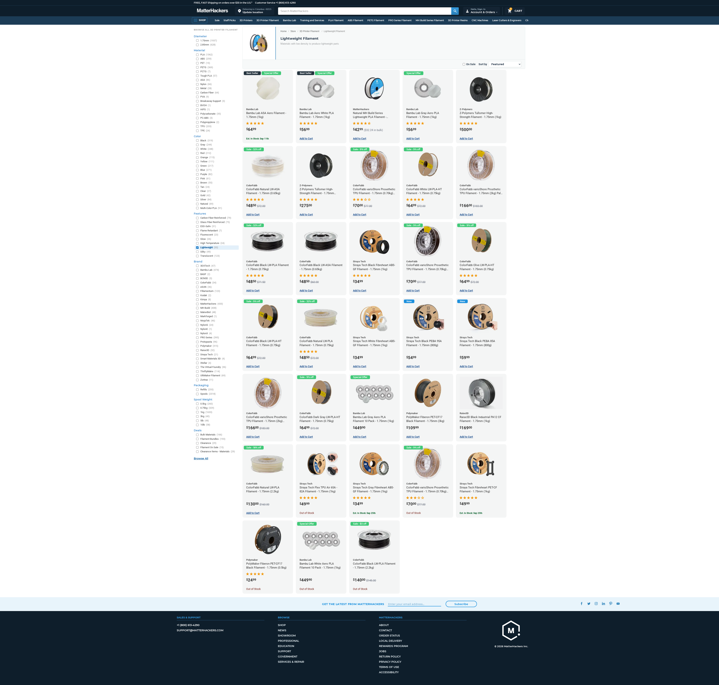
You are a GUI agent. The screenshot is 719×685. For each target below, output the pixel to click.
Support (284, 651)
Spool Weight (203, 399)
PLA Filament (336, 20)
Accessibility (389, 672)
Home (283, 31)
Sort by (483, 64)
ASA (205, 79)
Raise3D (207, 350)
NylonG (206, 324)
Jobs (382, 651)
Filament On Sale (212, 447)
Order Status (389, 635)
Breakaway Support (212, 101)
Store (293, 31)
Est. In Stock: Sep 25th (364, 513)
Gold (205, 195)
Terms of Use (389, 667)
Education (286, 646)
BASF (205, 274)
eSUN (206, 286)
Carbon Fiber (209, 92)
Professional (288, 641)
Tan (205, 187)
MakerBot (208, 312)
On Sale (471, 64)
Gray (206, 144)
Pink (205, 178)
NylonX (206, 333)
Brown (206, 182)
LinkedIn (603, 603)
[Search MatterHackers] (455, 11)
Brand (198, 261)
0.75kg (207, 407)
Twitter (588, 603)
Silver (206, 199)
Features (200, 213)
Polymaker (209, 345)
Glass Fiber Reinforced (215, 222)
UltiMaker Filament (213, 375)
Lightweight (209, 247)
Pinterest (610, 603)
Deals (197, 430)
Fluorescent (209, 234)
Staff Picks (230, 20)
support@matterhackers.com (200, 630)
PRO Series (209, 337)
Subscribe (461, 604)
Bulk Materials (211, 434)
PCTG (205, 71)
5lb (204, 420)
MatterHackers (211, 303)
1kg (206, 412)
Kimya (205, 299)
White (206, 149)
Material (199, 50)
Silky (205, 251)
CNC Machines (480, 20)
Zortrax (206, 379)
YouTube (618, 603)
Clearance (208, 443)
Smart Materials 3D (212, 358)
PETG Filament (375, 20)
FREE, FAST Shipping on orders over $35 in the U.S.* (223, 2)
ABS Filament (355, 20)
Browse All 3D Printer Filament (216, 29)
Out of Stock (307, 512)
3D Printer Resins (458, 20)
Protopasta (208, 341)
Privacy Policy (390, 661)
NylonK (206, 329)
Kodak (205, 295)
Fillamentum (210, 291)
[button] (254, 11)
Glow (205, 239)
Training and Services (312, 20)
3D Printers (246, 20)
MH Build (208, 307)
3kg (205, 416)
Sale (217, 20)
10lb (205, 424)
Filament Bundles (212, 439)
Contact (385, 630)
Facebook (581, 603)
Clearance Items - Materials (217, 451)
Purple (206, 174)
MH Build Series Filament (430, 20)
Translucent (210, 255)
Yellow (207, 161)
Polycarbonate (210, 113)
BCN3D (206, 278)
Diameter (200, 36)
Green (206, 165)
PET (205, 63)
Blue (206, 169)
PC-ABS (206, 117)
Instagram (596, 603)
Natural (206, 203)
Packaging (201, 385)
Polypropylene (209, 122)
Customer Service (265, 2)
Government (287, 656)
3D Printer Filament (268, 20)
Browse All (201, 458)
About (384, 625)
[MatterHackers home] (212, 11)
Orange (207, 157)
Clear (205, 191)
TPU (206, 126)
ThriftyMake (210, 371)
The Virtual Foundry (213, 367)
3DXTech (208, 265)
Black (206, 140)
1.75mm (208, 40)
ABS (206, 58)
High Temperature (212, 243)
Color (197, 136)
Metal (206, 88)
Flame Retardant (211, 230)
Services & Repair (291, 661)
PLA (206, 54)
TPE (205, 130)
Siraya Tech (209, 354)
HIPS (205, 109)
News (282, 630)
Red (205, 153)
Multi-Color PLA (211, 208)
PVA (204, 96)
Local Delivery (390, 641)
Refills (207, 389)
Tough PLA (208, 75)
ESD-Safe (208, 226)
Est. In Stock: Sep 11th (257, 138)
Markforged (208, 316)
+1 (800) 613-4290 (286, 2)
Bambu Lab (289, 20)
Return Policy (390, 656)
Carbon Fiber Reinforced (215, 217)
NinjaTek (207, 320)
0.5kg (206, 403)
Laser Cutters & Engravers (506, 20)
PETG (206, 67)
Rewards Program (393, 646)
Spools (208, 393)
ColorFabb (208, 282)
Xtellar (205, 363)
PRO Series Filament (400, 20)
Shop (282, 625)
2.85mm (208, 44)
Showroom (287, 635)
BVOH (205, 105)
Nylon (206, 84)
